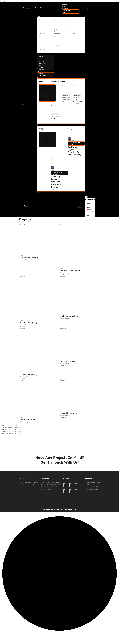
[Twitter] (89, 494)
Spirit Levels (76, 97)
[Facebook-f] (85, 494)
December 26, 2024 (75, 142)
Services (41, 60)
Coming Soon (42, 67)
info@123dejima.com (90, 215)
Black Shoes (77, 101)
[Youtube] (94, 494)
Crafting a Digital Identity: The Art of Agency (74, 151)
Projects (41, 73)
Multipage (41, 29)
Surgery (75, 99)
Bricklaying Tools (66, 97)
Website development (70, 270)
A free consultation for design (11, 425)
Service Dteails (42, 61)
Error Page (41, 69)
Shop (38, 77)
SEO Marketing (67, 361)
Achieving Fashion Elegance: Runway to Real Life (56, 181)
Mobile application (69, 316)
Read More (70, 157)
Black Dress (66, 99)
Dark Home (42, 33)
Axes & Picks (54, 116)
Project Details (42, 75)
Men (59, 116)
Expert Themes (72, 509)
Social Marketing (27, 419)
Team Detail (42, 58)
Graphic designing (28, 322)
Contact (85, 8)
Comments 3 (56, 174)
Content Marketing (28, 374)
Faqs (40, 65)
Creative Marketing (29, 257)
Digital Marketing (68, 413)
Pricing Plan (42, 63)
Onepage (41, 31)
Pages (38, 54)
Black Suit (55, 118)
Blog (38, 124)
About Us (64, 4)
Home (63, 3)
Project (38, 71)
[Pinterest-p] (85, 497)
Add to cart (66, 95)
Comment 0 (72, 144)
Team (63, 6)
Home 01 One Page (23, 221)
